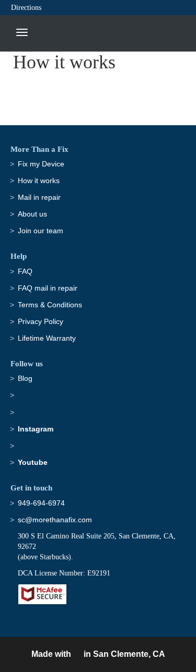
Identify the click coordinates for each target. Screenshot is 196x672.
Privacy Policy (40, 321)
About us (32, 214)
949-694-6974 (41, 503)
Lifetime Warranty (47, 338)
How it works (39, 180)
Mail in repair (39, 197)
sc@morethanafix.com (55, 519)
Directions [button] (26, 7)
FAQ (25, 271)
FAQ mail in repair (47, 288)
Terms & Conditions (50, 305)
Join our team (40, 230)
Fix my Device (41, 164)
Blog (25, 378)
